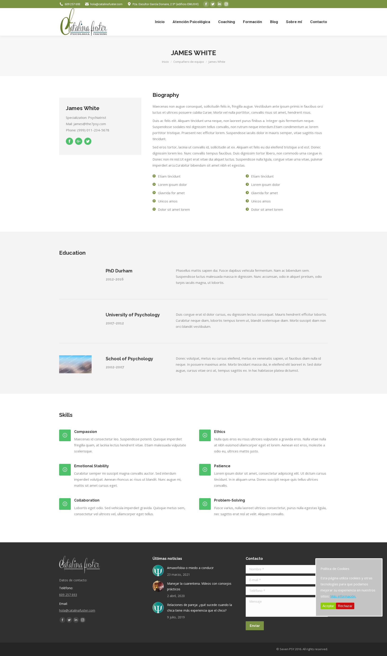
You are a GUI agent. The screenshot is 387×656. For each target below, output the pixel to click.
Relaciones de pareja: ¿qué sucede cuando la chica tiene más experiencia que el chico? (199, 608)
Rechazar (345, 606)
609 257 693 (72, 4)
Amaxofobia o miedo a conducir (190, 568)
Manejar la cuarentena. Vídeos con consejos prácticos (199, 586)
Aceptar (328, 606)
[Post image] (158, 570)
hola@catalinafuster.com (106, 4)
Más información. (343, 596)
